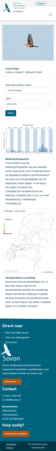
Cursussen (11, 342)
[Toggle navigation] (50, 14)
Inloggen (41, 4)
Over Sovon (10, 382)
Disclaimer (11, 444)
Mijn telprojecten (19, 6)
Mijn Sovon (17, 3)
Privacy (9, 448)
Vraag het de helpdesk (16, 434)
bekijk (11, 113)
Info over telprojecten (17, 337)
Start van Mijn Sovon (17, 333)
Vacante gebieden (19, 8)
